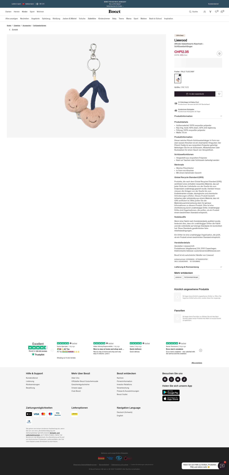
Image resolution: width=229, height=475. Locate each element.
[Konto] (205, 11)
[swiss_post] (74, 414)
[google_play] (171, 392)
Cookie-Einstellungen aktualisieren (142, 464)
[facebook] (165, 379)
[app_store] (171, 398)
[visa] (36, 414)
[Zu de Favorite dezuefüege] (219, 94)
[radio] (177, 78)
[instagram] (171, 379)
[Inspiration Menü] (174, 19)
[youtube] (177, 379)
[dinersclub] (29, 422)
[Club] (210, 11)
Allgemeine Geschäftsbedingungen (85, 465)
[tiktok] (184, 379)
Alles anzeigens (197, 363)
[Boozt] (114, 11)
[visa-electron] (58, 414)
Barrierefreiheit (104, 465)
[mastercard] (43, 414)
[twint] (29, 414)
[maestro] (50, 414)
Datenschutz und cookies (119, 465)
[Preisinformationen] (219, 53)
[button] (86, 86)
